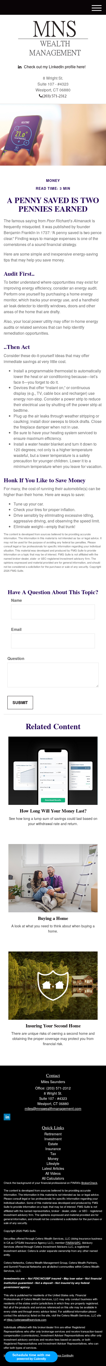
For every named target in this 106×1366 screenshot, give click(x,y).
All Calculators (53, 1178)
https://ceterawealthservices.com (26, 1319)
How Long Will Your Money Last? (53, 810)
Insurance (53, 1148)
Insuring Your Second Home (53, 1025)
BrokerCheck (89, 1183)
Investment (53, 1138)
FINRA (70, 1243)
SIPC (77, 1243)
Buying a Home (53, 918)
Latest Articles (53, 1168)
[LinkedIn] (7, 1117)
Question (15, 658)
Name (16, 600)
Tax (53, 1153)
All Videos (53, 1173)
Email (16, 629)
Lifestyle (53, 1163)
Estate (53, 1143)
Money (53, 1158)
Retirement (53, 1133)
